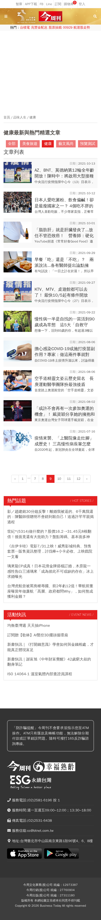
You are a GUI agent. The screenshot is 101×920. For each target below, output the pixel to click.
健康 (32, 117)
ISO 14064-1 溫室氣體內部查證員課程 (39, 674)
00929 (67, 27)
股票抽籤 (55, 27)
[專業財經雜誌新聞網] (50, 16)
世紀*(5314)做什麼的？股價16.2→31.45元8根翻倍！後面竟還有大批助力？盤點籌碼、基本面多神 (49, 534)
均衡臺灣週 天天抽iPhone (28, 625)
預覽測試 (87, 143)
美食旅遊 (29, 143)
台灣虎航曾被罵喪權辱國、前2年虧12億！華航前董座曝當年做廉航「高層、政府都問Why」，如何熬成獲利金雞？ (50, 591)
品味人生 (19, 117)
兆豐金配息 (39, 27)
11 (69, 479)
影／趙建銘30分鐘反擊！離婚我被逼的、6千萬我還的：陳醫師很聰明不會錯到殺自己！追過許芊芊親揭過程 (50, 516)
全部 (12, 143)
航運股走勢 (82, 27)
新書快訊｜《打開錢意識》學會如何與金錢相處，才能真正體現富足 (50, 647)
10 (59, 479)
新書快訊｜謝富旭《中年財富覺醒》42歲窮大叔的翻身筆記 (49, 662)
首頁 (7, 117)
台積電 (25, 27)
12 (78, 479)
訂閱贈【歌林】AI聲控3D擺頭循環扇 (37, 635)
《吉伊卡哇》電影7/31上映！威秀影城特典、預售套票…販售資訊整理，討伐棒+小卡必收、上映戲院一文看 (49, 551)
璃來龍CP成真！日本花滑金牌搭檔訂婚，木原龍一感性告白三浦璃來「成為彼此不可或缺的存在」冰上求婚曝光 (50, 571)
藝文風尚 (66, 143)
